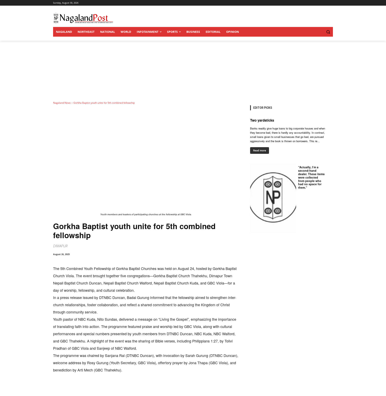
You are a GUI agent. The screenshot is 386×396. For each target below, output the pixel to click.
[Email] (118, 386)
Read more (259, 150)
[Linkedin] (109, 386)
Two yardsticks (262, 120)
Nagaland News (62, 102)
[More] (136, 386)
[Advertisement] (193, 71)
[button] (320, 32)
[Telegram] (127, 386)
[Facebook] (81, 386)
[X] (90, 386)
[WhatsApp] (99, 386)
